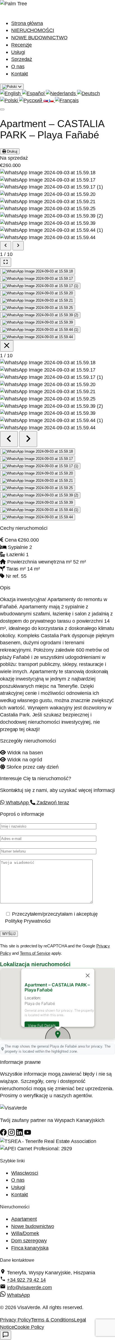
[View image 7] (40, 315)
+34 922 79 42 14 (26, 1280)
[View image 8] (37, 322)
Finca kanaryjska (29, 1248)
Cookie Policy (29, 1327)
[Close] (87, 975)
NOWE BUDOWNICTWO (39, 37)
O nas (18, 66)
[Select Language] (12, 87)
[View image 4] (37, 293)
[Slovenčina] (46, 100)
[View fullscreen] (5, 262)
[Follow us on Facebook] (4, 1134)
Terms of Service (35, 953)
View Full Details (42, 1025)
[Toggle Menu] (2, 109)
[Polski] (9, 100)
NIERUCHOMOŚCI (32, 30)
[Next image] (18, 245)
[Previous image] (5, 245)
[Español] (34, 93)
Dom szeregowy (29, 1240)
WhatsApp (17, 802)
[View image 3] (40, 286)
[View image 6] (37, 308)
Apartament (24, 1219)
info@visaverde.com (29, 1287)
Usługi (18, 52)
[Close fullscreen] (6, 346)
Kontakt (19, 74)
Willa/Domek (25, 1233)
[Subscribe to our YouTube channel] (27, 1134)
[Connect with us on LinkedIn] (20, 1134)
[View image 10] (37, 337)
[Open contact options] (5, 1335)
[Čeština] (52, 100)
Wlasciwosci (24, 1173)
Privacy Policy (15, 1320)
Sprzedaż (21, 59)
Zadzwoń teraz (52, 802)
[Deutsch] (88, 93)
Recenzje (21, 45)
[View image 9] (40, 330)
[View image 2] (37, 279)
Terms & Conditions (52, 1320)
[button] (57, 1034)
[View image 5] (37, 300)
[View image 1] (37, 271)
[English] (11, 93)
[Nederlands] (61, 93)
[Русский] (31, 100)
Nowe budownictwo (32, 1226)
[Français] (66, 100)
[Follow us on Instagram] (12, 1134)
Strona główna (27, 23)
